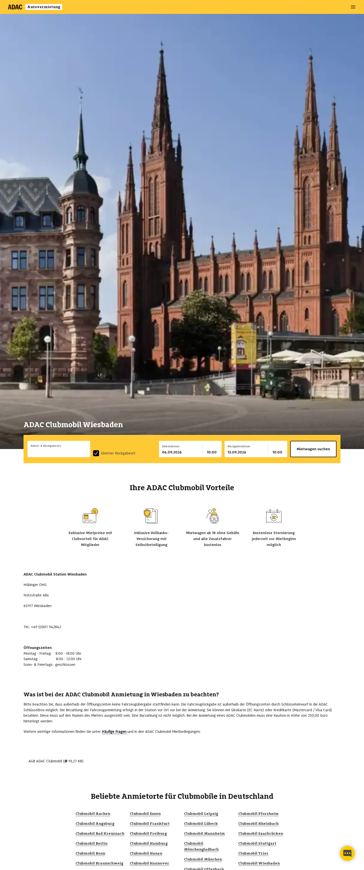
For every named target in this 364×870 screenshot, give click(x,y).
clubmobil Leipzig (201, 813)
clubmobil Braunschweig (99, 863)
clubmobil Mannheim (204, 833)
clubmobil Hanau (146, 853)
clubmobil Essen (145, 813)
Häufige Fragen (114, 731)
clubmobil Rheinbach (258, 823)
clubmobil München (203, 859)
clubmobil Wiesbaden (259, 863)
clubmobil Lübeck (201, 823)
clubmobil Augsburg (95, 823)
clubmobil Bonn (90, 853)
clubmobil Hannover (149, 863)
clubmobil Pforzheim (258, 813)
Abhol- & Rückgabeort (45, 446)
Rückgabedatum (239, 446)
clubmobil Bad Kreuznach (100, 833)
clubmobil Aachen (93, 813)
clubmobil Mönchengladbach (201, 846)
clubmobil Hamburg (149, 843)
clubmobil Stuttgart (257, 843)
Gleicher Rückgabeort (118, 453)
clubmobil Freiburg (148, 833)
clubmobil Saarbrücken (260, 833)
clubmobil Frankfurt (150, 823)
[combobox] (58, 452)
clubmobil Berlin (91, 843)
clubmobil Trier (253, 853)
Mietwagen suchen (313, 449)
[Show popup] (89, 452)
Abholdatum (170, 446)
